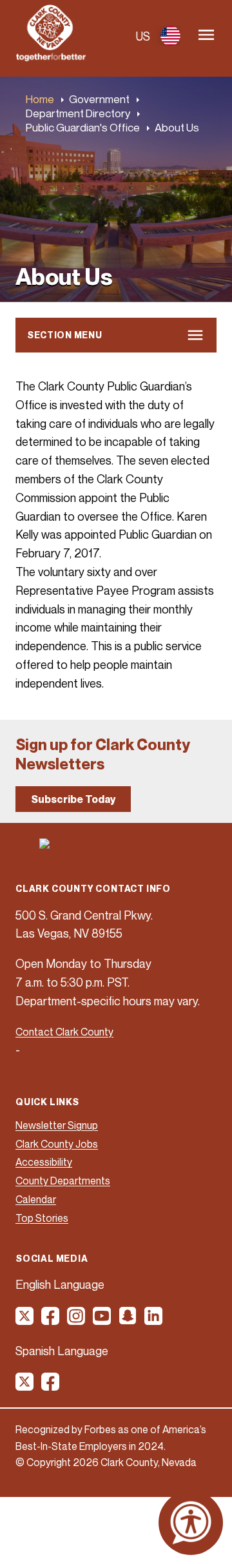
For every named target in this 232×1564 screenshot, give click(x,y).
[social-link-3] (76, 1320)
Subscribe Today (73, 799)
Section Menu (64, 334)
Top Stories (41, 1218)
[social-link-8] (51, 1386)
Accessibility (43, 1161)
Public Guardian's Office (83, 127)
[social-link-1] (25, 1320)
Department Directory (78, 113)
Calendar (35, 1199)
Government (99, 99)
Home (40, 99)
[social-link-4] (102, 1320)
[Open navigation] (206, 35)
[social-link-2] (51, 1320)
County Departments (62, 1180)
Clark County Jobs (56, 1143)
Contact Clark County (64, 1031)
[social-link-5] (128, 1320)
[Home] (50, 57)
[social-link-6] (154, 1320)
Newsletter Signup (56, 1125)
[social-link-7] (25, 1386)
